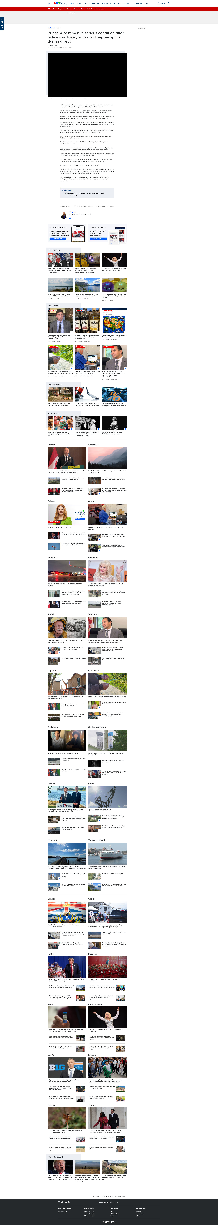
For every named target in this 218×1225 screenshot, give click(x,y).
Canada (80, 3)
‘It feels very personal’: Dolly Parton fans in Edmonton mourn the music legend (106, 584)
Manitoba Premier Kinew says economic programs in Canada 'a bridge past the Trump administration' (113, 374)
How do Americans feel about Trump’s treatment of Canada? (73, 884)
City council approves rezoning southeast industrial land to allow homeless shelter (112, 603)
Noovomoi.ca (139, 1213)
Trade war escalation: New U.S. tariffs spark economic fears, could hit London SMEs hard (74, 818)
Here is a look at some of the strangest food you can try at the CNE (59, 434)
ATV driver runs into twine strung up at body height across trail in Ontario (60, 372)
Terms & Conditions (89, 1213)
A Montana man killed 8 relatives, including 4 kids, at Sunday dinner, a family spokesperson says (105, 926)
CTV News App (97, 1196)
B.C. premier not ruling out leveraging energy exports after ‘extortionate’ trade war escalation (114, 490)
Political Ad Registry (89, 1215)
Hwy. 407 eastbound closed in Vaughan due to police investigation (73, 478)
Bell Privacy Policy (89, 1211)
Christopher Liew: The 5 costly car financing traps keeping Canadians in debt (114, 405)
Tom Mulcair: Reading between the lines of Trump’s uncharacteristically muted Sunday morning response (60, 1177)
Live (146, 3)
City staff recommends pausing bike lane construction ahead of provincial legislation (113, 592)
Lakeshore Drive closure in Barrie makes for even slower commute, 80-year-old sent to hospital (113, 817)
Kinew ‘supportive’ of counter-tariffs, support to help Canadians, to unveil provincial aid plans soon (105, 641)
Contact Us (106, 1196)
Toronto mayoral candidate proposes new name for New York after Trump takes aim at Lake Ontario (67, 471)
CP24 (111, 1211)
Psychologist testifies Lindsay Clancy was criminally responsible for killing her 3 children (114, 944)
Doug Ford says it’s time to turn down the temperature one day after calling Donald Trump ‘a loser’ (73, 490)
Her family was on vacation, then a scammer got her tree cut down (59, 404)
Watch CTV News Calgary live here (59, 527)
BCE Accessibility (62, 1211)
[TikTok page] (62, 1202)
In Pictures (96, 3)
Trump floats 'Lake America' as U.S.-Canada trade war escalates (114, 336)
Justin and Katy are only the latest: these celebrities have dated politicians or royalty (86, 434)
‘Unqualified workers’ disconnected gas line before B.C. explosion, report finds (114, 478)
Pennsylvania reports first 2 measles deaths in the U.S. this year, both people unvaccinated (66, 1030)
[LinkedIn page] (69, 1202)
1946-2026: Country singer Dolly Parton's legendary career (112, 433)
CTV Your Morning (108, 3)
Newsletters (117, 1196)
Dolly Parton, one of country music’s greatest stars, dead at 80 (114, 269)
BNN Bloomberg (114, 1213)
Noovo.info (139, 1211)
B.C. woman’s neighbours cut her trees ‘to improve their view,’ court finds (114, 884)
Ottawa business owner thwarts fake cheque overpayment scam (87, 372)
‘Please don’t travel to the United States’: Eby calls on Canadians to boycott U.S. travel (59, 337)
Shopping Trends (123, 3)
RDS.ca (138, 1215)
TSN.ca (112, 1215)
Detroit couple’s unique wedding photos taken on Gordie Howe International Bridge (74, 875)
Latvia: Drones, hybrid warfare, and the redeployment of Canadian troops (114, 1177)
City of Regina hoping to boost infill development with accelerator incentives (66, 697)
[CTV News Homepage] (60, 3)
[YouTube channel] (66, 1202)
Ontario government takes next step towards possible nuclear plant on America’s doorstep (66, 810)
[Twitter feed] (59, 1202)
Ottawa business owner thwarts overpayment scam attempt (105, 528)
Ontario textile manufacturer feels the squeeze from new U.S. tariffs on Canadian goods (113, 714)
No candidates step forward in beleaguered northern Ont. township (106, 754)
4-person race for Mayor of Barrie (99, 810)
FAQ (111, 1196)
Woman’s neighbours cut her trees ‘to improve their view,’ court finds (86, 295)
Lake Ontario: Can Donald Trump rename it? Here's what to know (59, 295)
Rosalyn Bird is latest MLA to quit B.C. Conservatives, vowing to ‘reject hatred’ (65, 926)
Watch (87, 3)
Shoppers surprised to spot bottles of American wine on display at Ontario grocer (87, 337)
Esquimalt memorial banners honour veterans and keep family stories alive (113, 874)
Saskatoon (51, 28)
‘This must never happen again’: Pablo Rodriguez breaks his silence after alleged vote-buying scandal (73, 592)
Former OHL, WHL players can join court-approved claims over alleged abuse (87, 405)
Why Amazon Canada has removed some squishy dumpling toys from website (114, 296)
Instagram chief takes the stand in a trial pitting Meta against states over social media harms (106, 1131)
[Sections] (49, 3)
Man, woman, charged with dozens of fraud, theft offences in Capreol (113, 761)
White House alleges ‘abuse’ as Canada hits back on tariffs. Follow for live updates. (59, 270)
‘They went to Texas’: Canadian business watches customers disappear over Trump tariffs (85, 270)
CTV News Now (137, 3)
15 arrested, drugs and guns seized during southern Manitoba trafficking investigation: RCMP (113, 649)
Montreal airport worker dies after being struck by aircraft (65, 584)
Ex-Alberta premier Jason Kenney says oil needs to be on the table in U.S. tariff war (74, 534)
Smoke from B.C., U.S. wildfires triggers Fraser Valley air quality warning (107, 471)
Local (72, 3)
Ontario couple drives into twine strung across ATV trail (107, 697)
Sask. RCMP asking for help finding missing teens (64, 753)
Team (123, 1196)
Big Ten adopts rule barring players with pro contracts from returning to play (64, 1081)
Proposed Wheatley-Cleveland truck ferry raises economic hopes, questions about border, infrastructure (67, 867)
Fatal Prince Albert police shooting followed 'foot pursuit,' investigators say (84, 194)
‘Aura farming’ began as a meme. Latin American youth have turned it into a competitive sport (106, 1081)
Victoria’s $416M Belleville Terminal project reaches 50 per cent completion (106, 867)
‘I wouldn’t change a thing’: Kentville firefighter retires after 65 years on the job (66, 641)
